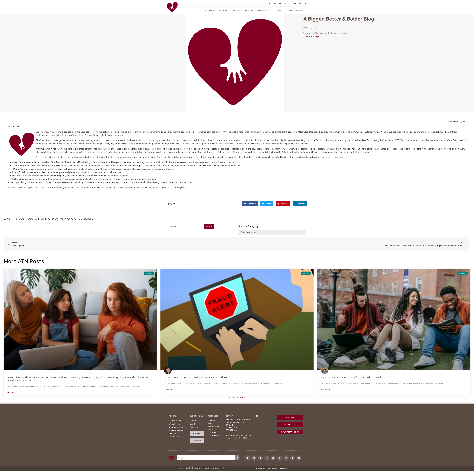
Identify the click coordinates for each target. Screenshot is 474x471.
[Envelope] (300, 3)
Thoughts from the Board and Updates (331, 33)
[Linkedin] (290, 3)
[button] (250, 203)
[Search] (237, 457)
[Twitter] (280, 3)
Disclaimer (283, 468)
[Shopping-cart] (305, 3)
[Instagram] (275, 3)
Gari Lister (16, 126)
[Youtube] (295, 3)
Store (290, 10)
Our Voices (248, 10)
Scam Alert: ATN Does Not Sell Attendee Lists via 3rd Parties (198, 377)
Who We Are (209, 10)
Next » (242, 397)
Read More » (11, 392)
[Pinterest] (285, 3)
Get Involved (223, 10)
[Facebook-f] (270, 3)
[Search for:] (185, 226)
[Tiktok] (260, 458)
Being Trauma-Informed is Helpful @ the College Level (351, 377)
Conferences (262, 10)
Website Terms (272, 468)
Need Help (236, 10)
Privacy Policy (260, 468)
